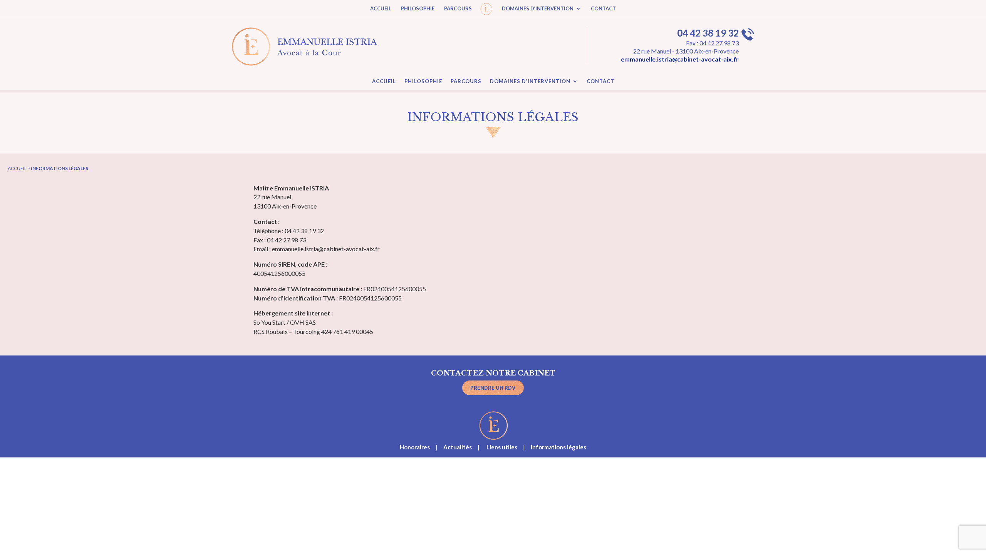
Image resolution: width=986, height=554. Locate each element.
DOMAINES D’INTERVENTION (537, 9)
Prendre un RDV (493, 388)
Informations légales (558, 447)
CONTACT (603, 9)
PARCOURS (458, 9)
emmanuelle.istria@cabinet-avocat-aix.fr (680, 59)
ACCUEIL (380, 9)
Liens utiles (501, 447)
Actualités (457, 447)
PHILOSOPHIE (417, 9)
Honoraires (415, 447)
